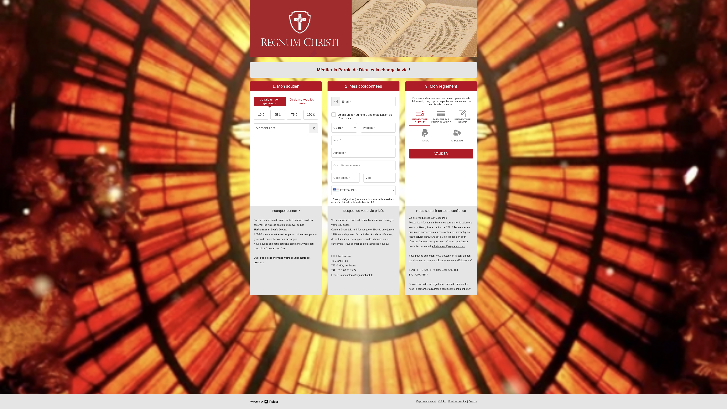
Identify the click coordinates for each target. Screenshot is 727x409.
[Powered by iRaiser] (264, 401)
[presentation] (270, 101)
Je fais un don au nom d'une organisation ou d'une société (365, 116)
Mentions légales (457, 401)
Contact (473, 401)
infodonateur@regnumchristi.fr (356, 275)
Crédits (442, 401)
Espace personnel (426, 401)
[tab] (270, 101)
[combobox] (344, 128)
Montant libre (314, 128)
